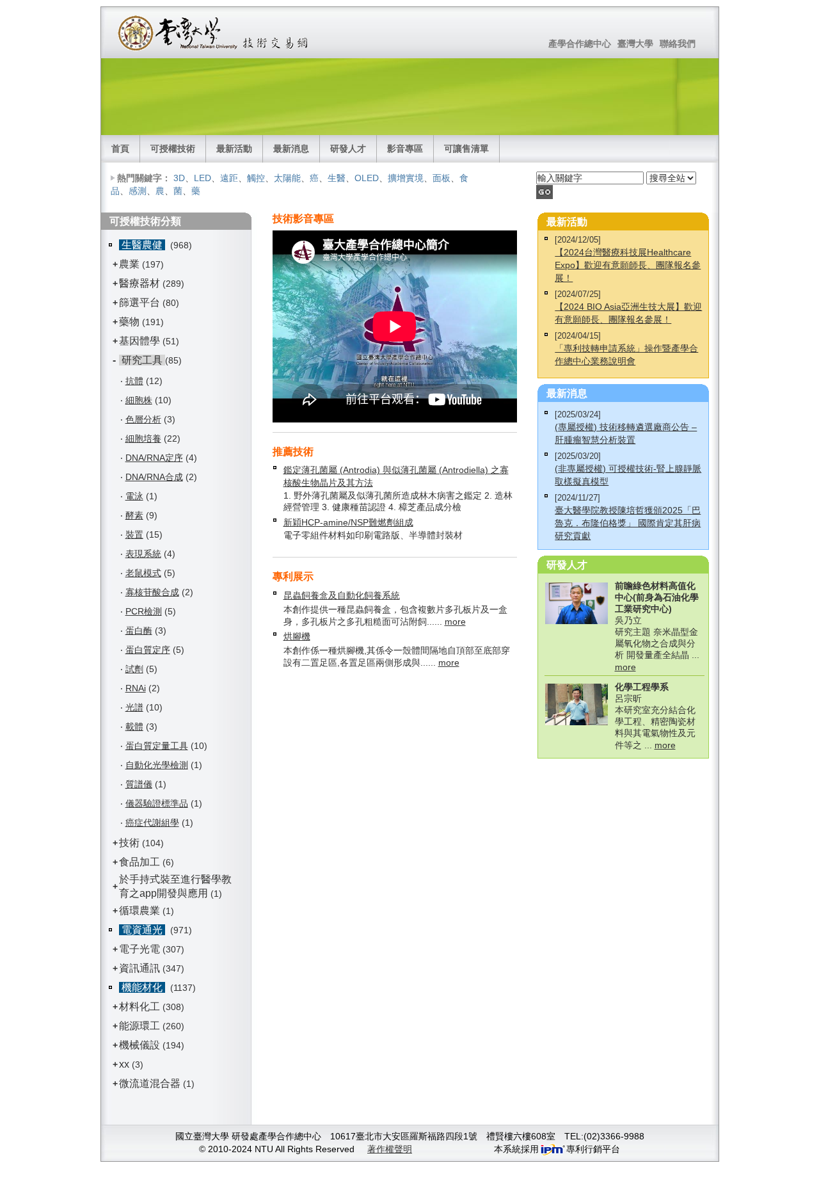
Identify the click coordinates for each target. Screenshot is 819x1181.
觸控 (256, 178)
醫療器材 (141, 283)
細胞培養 (143, 438)
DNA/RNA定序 (154, 458)
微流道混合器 (149, 1083)
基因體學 (139, 340)
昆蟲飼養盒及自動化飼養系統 (341, 595)
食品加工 (139, 861)
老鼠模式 (143, 573)
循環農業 (139, 910)
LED (202, 178)
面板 (441, 178)
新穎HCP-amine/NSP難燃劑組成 (348, 522)
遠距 (229, 178)
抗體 (134, 381)
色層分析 (143, 419)
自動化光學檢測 (156, 765)
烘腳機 (296, 636)
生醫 (337, 178)
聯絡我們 (678, 43)
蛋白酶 (138, 630)
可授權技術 (172, 148)
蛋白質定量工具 (156, 746)
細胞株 (138, 400)
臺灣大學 (635, 43)
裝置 (134, 534)
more (455, 621)
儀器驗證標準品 (156, 803)
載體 (134, 726)
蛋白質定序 (147, 650)
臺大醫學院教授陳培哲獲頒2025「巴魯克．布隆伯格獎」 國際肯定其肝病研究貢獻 (628, 523)
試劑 (134, 669)
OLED (366, 178)
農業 (129, 264)
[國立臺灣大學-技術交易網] (214, 32)
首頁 (120, 148)
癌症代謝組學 (152, 822)
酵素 (134, 515)
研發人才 (348, 148)
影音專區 (405, 148)
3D (179, 178)
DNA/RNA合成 (154, 477)
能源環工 (139, 1025)
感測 (138, 191)
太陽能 (287, 178)
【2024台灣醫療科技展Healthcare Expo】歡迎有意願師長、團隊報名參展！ (628, 265)
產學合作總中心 (579, 43)
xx (124, 1064)
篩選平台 (139, 302)
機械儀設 (139, 1045)
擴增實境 (406, 178)
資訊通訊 (139, 968)
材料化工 (139, 1006)
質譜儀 (138, 784)
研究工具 (142, 360)
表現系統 (143, 554)
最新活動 (234, 148)
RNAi (135, 688)
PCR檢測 (143, 611)
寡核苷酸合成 (152, 592)
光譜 (134, 707)
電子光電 (139, 949)
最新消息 (291, 148)
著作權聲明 (389, 1149)
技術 (129, 842)
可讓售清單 (466, 148)
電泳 (134, 496)
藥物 (129, 321)
